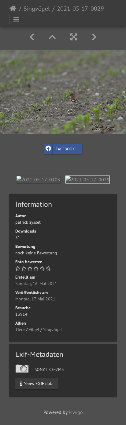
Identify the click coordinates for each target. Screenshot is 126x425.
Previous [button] (9, 181)
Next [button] (117, 181)
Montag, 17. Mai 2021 (35, 299)
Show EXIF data (38, 383)
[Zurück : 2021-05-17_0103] (32, 37)
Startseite (13, 8)
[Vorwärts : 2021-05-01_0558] (94, 37)
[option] (38, 179)
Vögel (34, 329)
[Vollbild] (73, 37)
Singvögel (37, 9)
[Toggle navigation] (16, 19)
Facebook (65, 149)
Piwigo (76, 412)
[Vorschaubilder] (52, 37)
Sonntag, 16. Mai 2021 (36, 283)
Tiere (20, 329)
